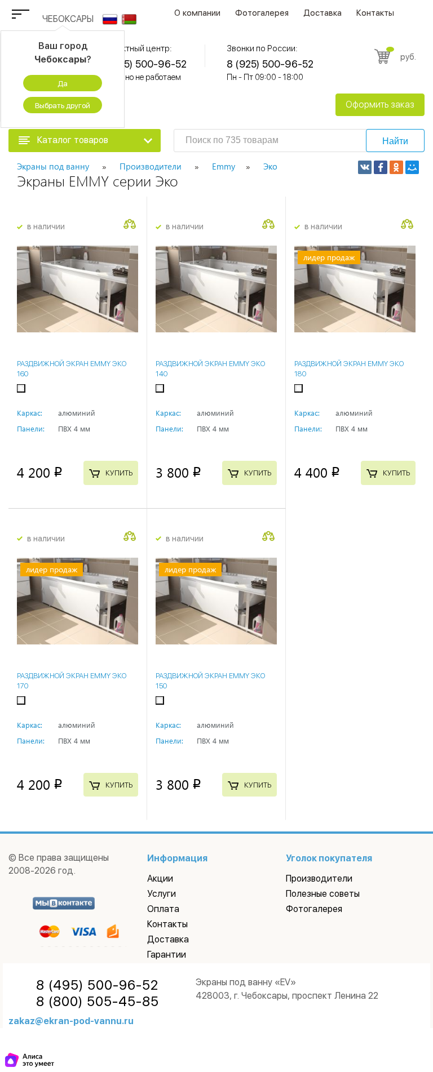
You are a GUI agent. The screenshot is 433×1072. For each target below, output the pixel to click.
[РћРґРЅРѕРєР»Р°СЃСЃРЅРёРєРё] (396, 167)
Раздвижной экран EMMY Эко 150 (210, 680)
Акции (160, 878)
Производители (319, 878)
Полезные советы (323, 893)
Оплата (163, 909)
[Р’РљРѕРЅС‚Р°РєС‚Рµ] (365, 167)
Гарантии (166, 954)
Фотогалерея (262, 13)
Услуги (161, 893)
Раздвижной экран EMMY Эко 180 (349, 368)
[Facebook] (380, 167)
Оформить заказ (380, 104)
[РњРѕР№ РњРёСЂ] (412, 167)
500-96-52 (97, 985)
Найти (395, 141)
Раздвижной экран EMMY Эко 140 (210, 368)
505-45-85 (97, 1001)
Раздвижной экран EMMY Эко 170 (71, 680)
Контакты (375, 13)
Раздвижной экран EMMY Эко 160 (71, 368)
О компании (197, 13)
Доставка (322, 13)
